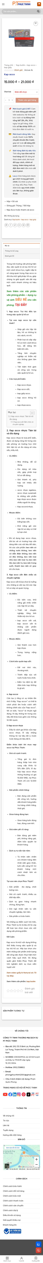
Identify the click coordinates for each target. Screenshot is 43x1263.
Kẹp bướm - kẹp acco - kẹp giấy (24, 220)
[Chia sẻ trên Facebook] (11, 225)
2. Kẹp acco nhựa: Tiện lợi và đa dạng (21, 418)
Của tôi (21, 1261)
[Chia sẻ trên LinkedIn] (28, 225)
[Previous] (8, 38)
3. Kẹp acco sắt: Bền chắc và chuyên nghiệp (23, 423)
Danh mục (7, 1261)
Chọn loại (7, 92)
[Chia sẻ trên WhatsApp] (6, 225)
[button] (3, 4)
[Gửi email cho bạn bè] (19, 225)
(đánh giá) (18, 70)
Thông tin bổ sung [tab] (11, 251)
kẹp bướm (31, 981)
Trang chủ (8, 65)
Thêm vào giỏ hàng (27, 100)
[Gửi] (38, 11)
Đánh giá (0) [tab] (9, 256)
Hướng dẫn (36, 1261)
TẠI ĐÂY (21, 305)
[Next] (35, 38)
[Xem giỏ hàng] (39, 4)
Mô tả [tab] (7, 246)
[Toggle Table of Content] (31, 413)
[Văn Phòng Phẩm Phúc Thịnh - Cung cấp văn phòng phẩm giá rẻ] (21, 4)
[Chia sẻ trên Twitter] (15, 225)
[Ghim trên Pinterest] (24, 225)
